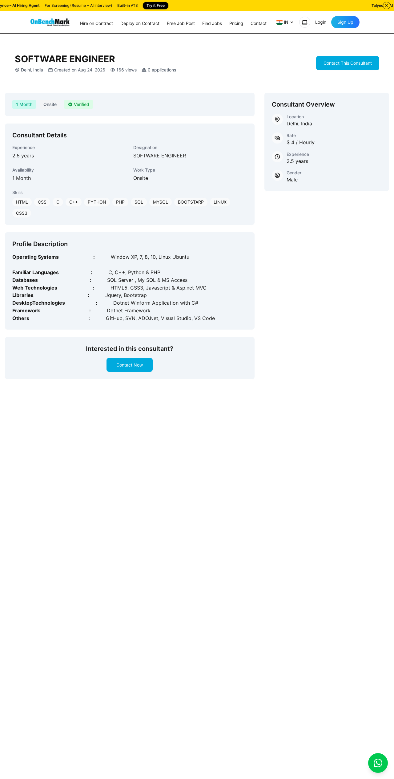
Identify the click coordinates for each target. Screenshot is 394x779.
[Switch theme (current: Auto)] (304, 22)
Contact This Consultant (348, 63)
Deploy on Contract (139, 23)
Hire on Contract (96, 23)
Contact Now (129, 364)
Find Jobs (212, 23)
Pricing (236, 23)
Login (320, 22)
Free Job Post (181, 23)
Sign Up (345, 22)
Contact (259, 23)
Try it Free (156, 5)
